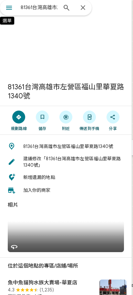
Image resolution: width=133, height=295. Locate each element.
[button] (66, 146)
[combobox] (39, 7)
